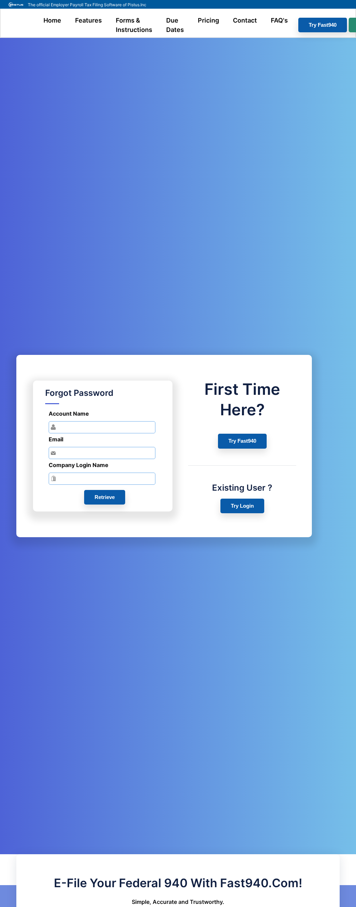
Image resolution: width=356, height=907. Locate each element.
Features (88, 20)
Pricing (208, 20)
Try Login (242, 506)
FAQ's (279, 20)
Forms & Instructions (134, 25)
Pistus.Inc (137, 4)
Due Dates (175, 25)
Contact (245, 20)
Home (52, 20)
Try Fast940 (323, 25)
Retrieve (105, 497)
